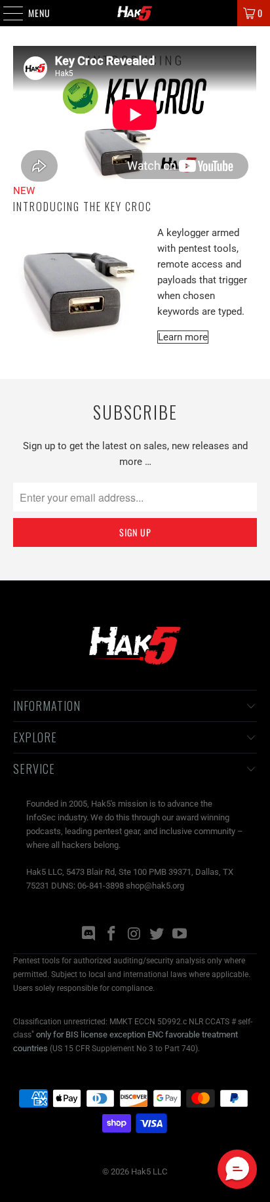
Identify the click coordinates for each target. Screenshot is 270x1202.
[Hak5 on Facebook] (111, 935)
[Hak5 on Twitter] (157, 935)
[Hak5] (135, 13)
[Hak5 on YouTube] (180, 935)
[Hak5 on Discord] (89, 935)
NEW (24, 191)
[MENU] (6, 13)
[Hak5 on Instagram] (134, 935)
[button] (237, 1169)
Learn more (183, 337)
